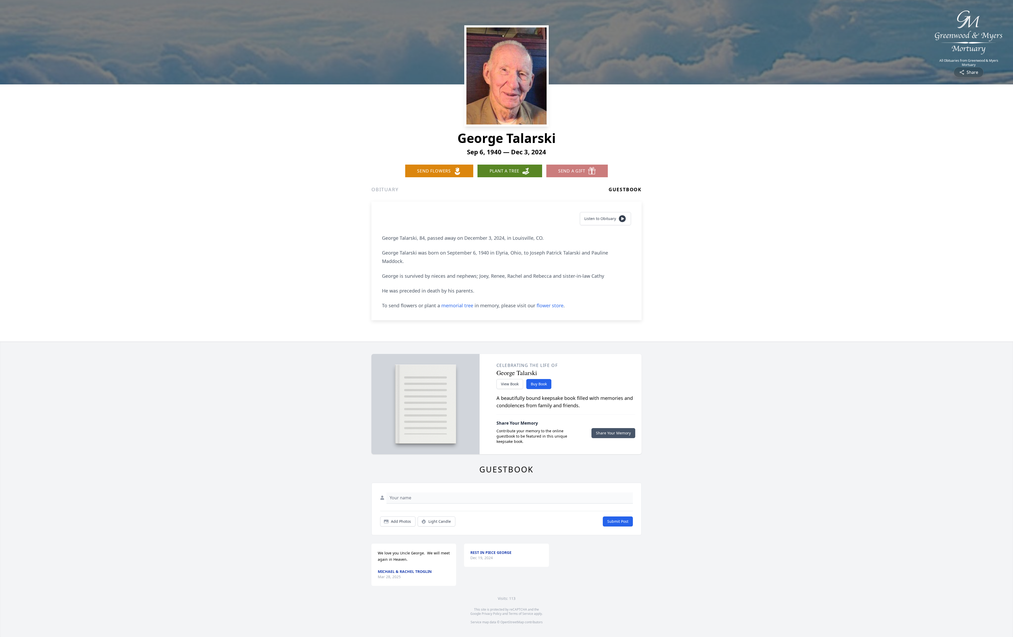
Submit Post (617, 521)
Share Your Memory (613, 432)
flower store (550, 305)
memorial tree (457, 305)
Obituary (384, 189)
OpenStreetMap (512, 622)
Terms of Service (521, 613)
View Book (510, 383)
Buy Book (539, 383)
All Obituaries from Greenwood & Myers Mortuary (968, 63)
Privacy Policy (491, 613)
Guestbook (625, 189)
